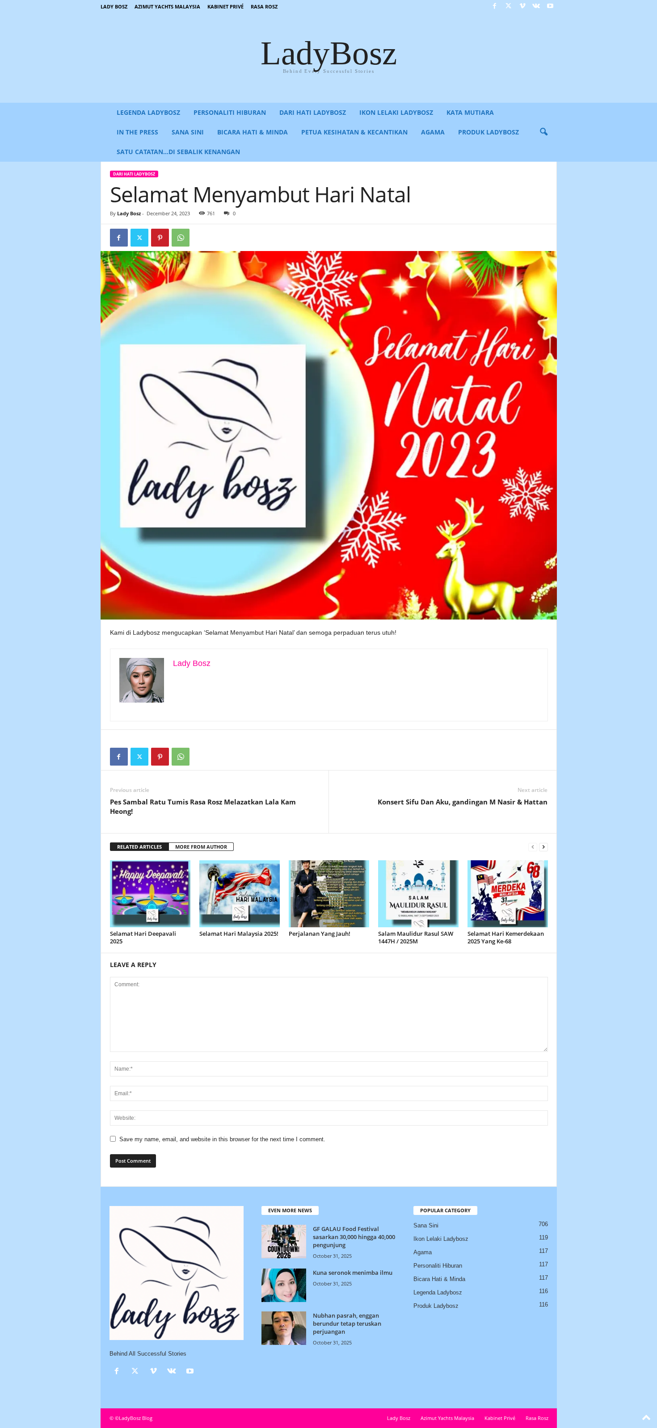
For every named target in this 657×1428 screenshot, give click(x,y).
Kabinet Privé (225, 6)
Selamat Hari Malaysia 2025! (238, 934)
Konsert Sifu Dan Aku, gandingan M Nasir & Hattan (463, 801)
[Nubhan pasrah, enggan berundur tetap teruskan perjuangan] (283, 1328)
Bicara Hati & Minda (252, 132)
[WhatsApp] (181, 238)
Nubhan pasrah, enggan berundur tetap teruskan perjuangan (347, 1323)
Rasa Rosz (264, 6)
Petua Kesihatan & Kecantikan (354, 132)
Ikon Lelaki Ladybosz (396, 112)
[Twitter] (508, 6)
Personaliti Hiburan (230, 112)
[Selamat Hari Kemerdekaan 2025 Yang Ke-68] (507, 893)
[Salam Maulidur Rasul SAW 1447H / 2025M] (418, 893)
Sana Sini (188, 132)
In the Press (137, 132)
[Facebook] (494, 6)
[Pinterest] (160, 238)
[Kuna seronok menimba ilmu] (283, 1285)
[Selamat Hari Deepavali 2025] (150, 893)
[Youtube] (550, 6)
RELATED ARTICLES (139, 846)
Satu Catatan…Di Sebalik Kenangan (178, 151)
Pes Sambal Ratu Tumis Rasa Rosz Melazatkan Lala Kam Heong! (203, 806)
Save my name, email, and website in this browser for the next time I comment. (222, 1139)
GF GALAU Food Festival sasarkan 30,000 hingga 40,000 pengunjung (354, 1237)
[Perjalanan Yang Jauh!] (329, 893)
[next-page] (543, 847)
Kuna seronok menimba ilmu (352, 1273)
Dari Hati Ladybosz (312, 112)
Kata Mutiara (470, 112)
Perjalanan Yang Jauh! (319, 934)
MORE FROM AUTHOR (201, 846)
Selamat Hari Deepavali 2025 (143, 937)
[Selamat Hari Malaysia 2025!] (239, 893)
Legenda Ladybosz (148, 112)
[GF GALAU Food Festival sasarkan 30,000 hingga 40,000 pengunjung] (283, 1241)
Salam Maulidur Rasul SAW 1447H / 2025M (415, 937)
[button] (543, 132)
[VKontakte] (536, 6)
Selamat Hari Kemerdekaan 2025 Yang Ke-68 (505, 937)
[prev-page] (532, 847)
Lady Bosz (114, 6)
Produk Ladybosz (488, 132)
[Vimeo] (522, 6)
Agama (433, 132)
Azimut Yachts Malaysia (167, 6)
